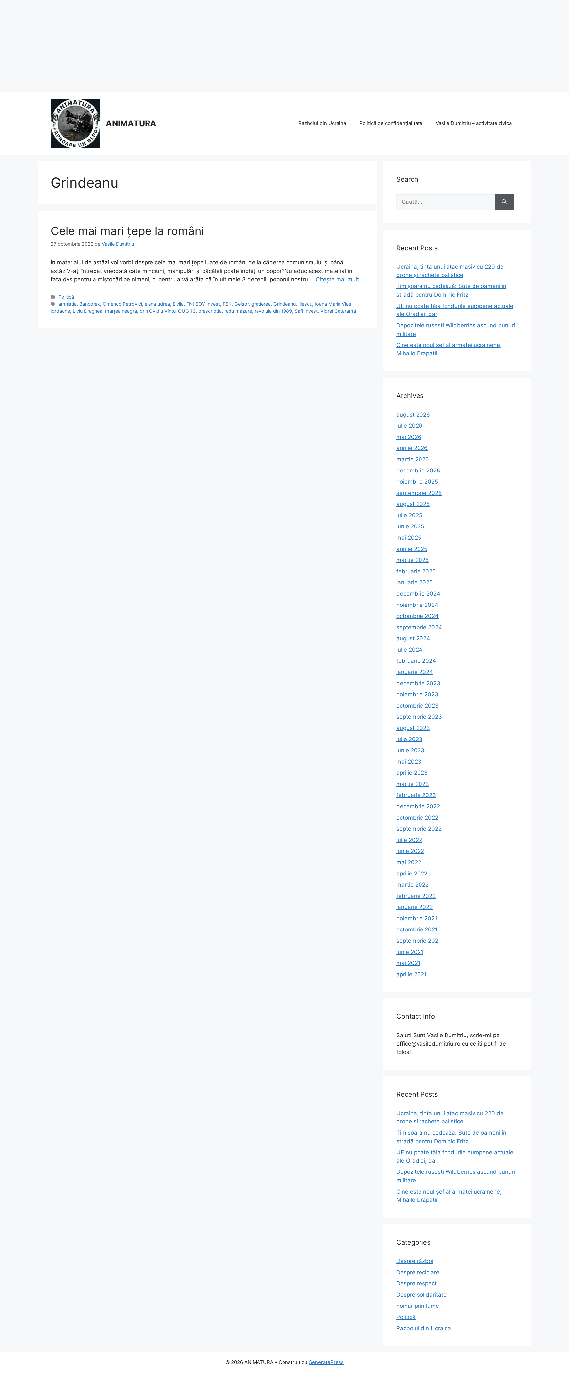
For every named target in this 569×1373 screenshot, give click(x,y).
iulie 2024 (409, 649)
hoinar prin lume (417, 1306)
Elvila (178, 304)
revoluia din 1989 (273, 311)
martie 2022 (412, 884)
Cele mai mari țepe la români (127, 231)
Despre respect (416, 1283)
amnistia (67, 304)
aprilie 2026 (412, 448)
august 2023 (413, 728)
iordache (60, 311)
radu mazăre (238, 311)
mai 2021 (408, 963)
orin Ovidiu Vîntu (158, 311)
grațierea (261, 304)
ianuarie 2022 (414, 907)
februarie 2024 (416, 661)
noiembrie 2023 (417, 694)
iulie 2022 (409, 840)
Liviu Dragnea (87, 311)
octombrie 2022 (417, 817)
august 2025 (413, 504)
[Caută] (504, 202)
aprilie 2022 (411, 873)
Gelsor (241, 304)
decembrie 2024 (418, 593)
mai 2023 (408, 761)
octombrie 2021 (417, 929)
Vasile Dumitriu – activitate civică (474, 123)
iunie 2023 (410, 750)
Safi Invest (306, 311)
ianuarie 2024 (414, 672)
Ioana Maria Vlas (333, 304)
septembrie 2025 (419, 493)
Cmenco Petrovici (122, 304)
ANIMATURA (131, 123)
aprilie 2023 (412, 772)
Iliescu (305, 304)
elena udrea (157, 304)
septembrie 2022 (419, 828)
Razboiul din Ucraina (322, 123)
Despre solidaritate (421, 1294)
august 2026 (413, 414)
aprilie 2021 (411, 974)
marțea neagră (121, 311)
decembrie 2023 (418, 683)
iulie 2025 (409, 515)
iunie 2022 (410, 851)
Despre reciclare (417, 1272)
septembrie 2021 (418, 940)
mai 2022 (408, 862)
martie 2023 (412, 784)
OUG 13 (187, 311)
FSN (227, 304)
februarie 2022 (416, 896)
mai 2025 (408, 537)
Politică (66, 297)
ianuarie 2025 (414, 582)
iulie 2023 (409, 739)
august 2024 (413, 638)
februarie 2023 (416, 795)
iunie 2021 (409, 952)
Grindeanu (284, 304)
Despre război (414, 1261)
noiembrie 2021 (416, 918)
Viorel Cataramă (338, 311)
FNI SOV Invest (203, 304)
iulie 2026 (409, 425)
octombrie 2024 (417, 616)
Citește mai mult (337, 279)
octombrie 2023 (417, 705)
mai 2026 (408, 437)
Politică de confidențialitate (390, 123)
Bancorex (89, 304)
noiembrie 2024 (417, 605)
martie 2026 (412, 459)
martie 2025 (412, 560)
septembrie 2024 (419, 627)
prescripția (210, 311)
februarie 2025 (416, 571)
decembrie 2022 (418, 806)
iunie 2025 (410, 526)
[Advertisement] (197, 46)
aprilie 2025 (411, 549)
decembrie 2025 (418, 470)
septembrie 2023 (419, 716)
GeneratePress (326, 1362)
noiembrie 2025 (417, 481)
